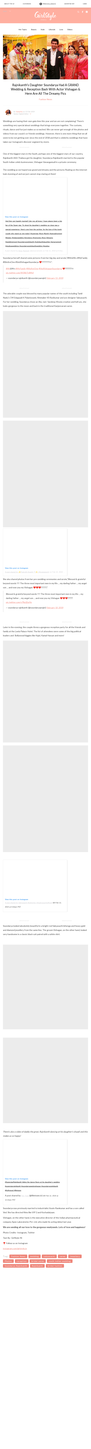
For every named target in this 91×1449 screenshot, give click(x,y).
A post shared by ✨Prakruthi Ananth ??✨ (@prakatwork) (27, 572)
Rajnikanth (37, 1266)
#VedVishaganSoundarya (50, 268)
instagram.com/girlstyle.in (15, 1248)
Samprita (19, 112)
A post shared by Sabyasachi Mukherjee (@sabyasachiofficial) (28, 903)
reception (22, 1261)
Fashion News (45, 99)
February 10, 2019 (54, 607)
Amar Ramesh (23, 251)
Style (43, 29)
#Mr (8, 268)
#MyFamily (21, 268)
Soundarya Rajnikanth (16, 1266)
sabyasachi (49, 1256)
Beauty (33, 29)
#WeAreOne (32, 268)
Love (61, 29)
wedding (34, 1256)
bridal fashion (55, 1266)
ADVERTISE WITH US (69, 4)
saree (62, 1256)
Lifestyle (52, 29)
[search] (78, 12)
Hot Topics (23, 29)
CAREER (85, 4)
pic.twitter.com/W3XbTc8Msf (20, 273)
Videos (70, 29)
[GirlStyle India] (45, 16)
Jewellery (75, 1256)
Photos (8, 1261)
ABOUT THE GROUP (9, 4)
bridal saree (37, 1261)
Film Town (25, 1196)
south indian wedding (60, 1261)
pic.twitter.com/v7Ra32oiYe (19, 602)
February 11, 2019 (54, 278)
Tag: (6, 1256)
